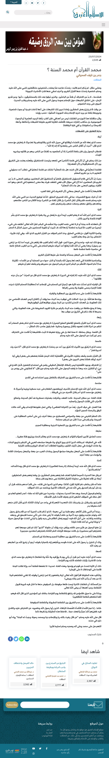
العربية (14, 2)
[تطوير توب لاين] (16, 750)
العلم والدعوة (92, 675)
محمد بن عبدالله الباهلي (88, 671)
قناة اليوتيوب (47, 735)
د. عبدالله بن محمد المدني (24, 671)
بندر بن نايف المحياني (88, 75)
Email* (45, 703)
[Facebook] (10, 638)
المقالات (97, 80)
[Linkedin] (27, 638)
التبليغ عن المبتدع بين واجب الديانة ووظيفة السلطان (55, 667)
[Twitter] (15, 638)
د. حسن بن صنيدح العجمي (55, 675)
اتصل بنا (49, 732)
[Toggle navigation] (103, 25)
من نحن (49, 729)
